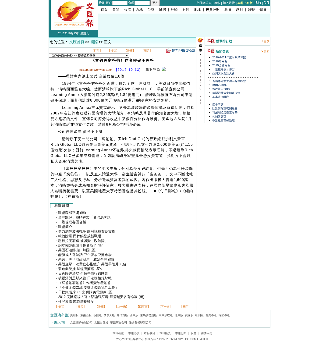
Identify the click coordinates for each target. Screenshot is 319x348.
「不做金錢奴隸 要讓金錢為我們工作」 (88, 287)
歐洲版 (199, 315)
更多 (266, 41)
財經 (185, 9)
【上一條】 (122, 306)
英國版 (189, 315)
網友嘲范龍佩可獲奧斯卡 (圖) (80, 245)
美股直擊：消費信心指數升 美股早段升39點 (92, 264)
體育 (262, 9)
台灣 (150, 9)
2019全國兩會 (221, 65)
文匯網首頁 (204, 3)
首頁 (104, 9)
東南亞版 (86, 315)
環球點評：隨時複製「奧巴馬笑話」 (86, 217)
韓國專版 (224, 315)
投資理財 (213, 9)
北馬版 (179, 315)
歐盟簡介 (65, 227)
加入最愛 (229, 3)
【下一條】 (165, 306)
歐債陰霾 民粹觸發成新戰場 (79, 236)
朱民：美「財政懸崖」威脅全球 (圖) (86, 259)
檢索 (217, 3)
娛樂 (251, 9)
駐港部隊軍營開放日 (224, 108)
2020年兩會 (219, 61)
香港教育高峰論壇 (223, 120)
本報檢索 (118, 333)
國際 (162, 9)
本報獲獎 (165, 333)
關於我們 (206, 333)
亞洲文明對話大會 (223, 73)
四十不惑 (217, 104)
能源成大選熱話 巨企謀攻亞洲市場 (85, 255)
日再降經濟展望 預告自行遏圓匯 (83, 273)
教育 (227, 9)
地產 (197, 9)
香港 (127, 9)
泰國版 (97, 315)
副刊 (239, 9)
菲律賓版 (122, 315)
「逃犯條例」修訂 (223, 69)
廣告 (193, 333)
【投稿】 (113, 50)
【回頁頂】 (143, 306)
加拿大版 (109, 315)
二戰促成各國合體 (72, 222)
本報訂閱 (180, 333)
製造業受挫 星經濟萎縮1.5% (80, 269)
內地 (139, 9)
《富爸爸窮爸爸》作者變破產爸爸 (84, 283)
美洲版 (74, 315)
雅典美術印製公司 (140, 322)
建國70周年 (219, 85)
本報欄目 (149, 333)
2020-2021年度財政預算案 (229, 57)
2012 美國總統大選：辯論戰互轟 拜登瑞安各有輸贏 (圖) (101, 297)
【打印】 (96, 50)
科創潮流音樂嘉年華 (224, 112)
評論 (174, 9)
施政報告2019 (221, 89)
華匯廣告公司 (118, 322)
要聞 (115, 9)
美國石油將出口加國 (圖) (77, 250)
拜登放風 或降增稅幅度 (76, 301)
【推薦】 (129, 50)
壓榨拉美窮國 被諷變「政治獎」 (83, 241)
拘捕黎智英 (219, 116)
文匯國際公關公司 (81, 322)
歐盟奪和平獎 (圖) (72, 213)
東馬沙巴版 (166, 315)
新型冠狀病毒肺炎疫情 (226, 93)
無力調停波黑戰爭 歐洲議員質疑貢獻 (86, 231)
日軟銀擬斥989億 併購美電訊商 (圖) (85, 292)
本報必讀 (133, 333)
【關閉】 (146, 50)
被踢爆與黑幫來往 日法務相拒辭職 (85, 278)
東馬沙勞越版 (148, 315)
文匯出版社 (101, 322)
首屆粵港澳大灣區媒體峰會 (229, 81)
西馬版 (134, 315)
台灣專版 (211, 315)
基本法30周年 (221, 97)
